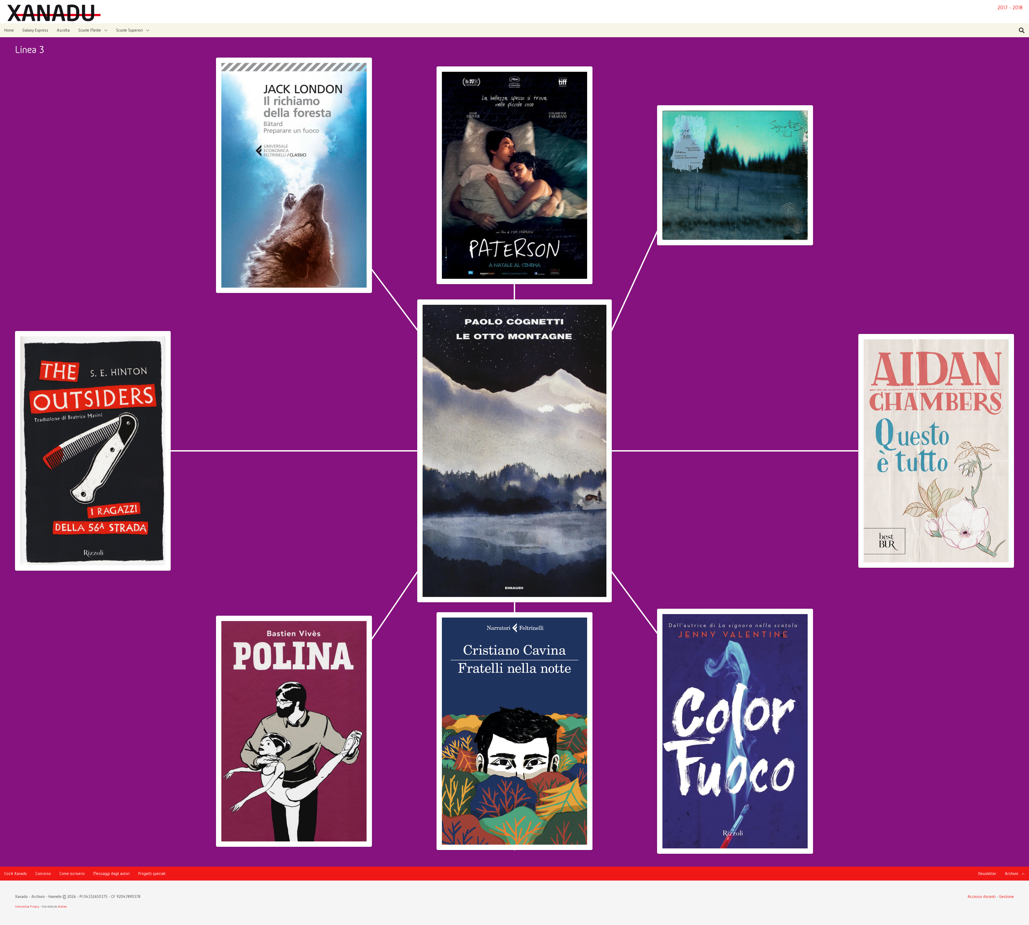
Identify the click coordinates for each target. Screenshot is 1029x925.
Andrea (62, 906)
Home (9, 30)
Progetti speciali (151, 873)
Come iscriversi (72, 873)
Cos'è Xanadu (15, 873)
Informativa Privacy (27, 906)
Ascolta (63, 30)
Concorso (43, 873)
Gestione (1006, 896)
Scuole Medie (89, 30)
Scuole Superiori (129, 30)
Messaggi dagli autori (111, 873)
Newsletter (987, 873)
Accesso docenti (982, 896)
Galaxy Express (35, 30)
